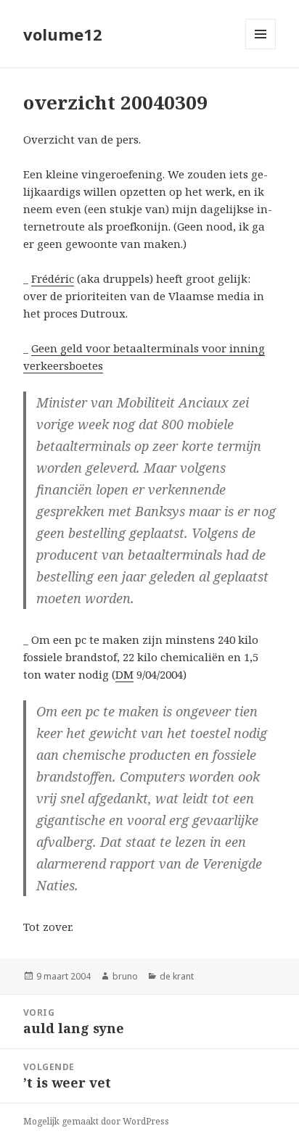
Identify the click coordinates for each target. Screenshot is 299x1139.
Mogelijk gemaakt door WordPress (96, 1121)
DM (124, 674)
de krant (177, 976)
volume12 (62, 34)
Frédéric (52, 278)
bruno (125, 976)
